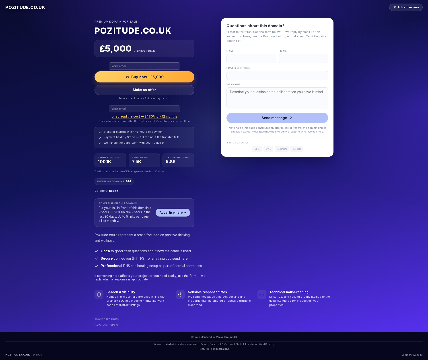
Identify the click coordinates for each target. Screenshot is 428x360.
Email (283, 51)
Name (230, 51)
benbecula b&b (220, 348)
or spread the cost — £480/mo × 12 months (144, 116)
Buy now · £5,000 (147, 77)
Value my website (412, 354)
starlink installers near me (181, 344)
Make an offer (144, 90)
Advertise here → (173, 212)
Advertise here (408, 7)
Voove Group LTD (226, 337)
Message (233, 84)
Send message (274, 118)
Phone (238, 67)
